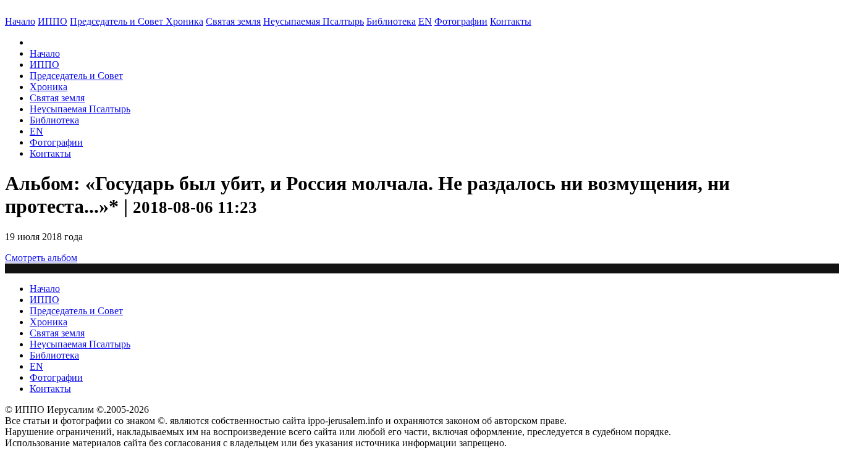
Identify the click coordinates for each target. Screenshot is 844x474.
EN (425, 21)
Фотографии (56, 142)
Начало (20, 21)
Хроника (184, 21)
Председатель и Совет (118, 21)
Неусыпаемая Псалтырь (313, 21)
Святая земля (233, 21)
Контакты (50, 153)
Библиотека (391, 21)
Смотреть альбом (41, 257)
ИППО (52, 21)
